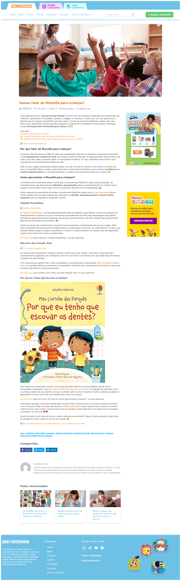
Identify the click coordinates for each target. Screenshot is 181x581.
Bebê (21, 14)
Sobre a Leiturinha (80, 14)
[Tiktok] (90, 547)
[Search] (133, 14)
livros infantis (45, 436)
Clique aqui (28, 238)
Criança (30, 14)
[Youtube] (96, 547)
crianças (50, 433)
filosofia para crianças (102, 433)
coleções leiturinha (35, 433)
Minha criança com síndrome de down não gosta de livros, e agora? (104, 515)
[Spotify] (102, 547)
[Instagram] (84, 547)
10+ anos (41, 108)
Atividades (52, 14)
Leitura (12, 14)
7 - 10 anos (61, 108)
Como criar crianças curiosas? (36, 133)
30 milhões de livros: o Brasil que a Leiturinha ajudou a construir (35, 514)
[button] (26, 450)
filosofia (86, 433)
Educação (64, 14)
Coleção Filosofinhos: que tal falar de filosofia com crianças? (49, 136)
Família (40, 14)
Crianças (51, 555)
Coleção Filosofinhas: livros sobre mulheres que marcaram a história (53, 139)
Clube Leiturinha (91, 555)
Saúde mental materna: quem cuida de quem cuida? (70, 514)
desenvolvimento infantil (68, 433)
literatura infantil (28, 436)
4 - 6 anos (50, 108)
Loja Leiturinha (90, 560)
